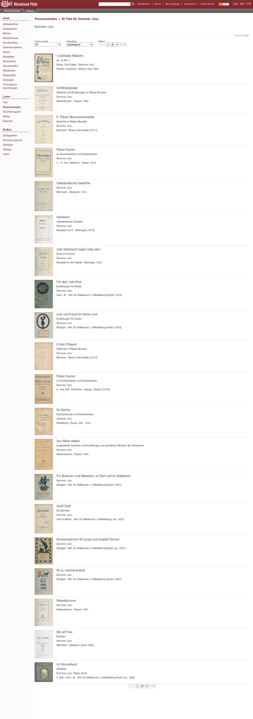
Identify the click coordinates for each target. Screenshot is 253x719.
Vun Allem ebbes (68, 441)
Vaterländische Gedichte (73, 183)
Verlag (6, 116)
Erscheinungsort (12, 111)
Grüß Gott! (63, 506)
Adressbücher (10, 24)
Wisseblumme (66, 600)
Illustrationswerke (12, 47)
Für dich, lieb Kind (68, 281)
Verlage (7, 149)
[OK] (133, 4)
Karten (6, 52)
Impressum (190, 4)
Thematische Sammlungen (10, 86)
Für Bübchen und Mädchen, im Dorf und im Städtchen (93, 476)
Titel (5, 102)
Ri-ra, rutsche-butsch (70, 570)
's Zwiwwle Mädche (69, 55)
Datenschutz (207, 4)
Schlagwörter (10, 135)
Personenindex (12, 10)
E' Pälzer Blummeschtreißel (75, 117)
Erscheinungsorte (12, 140)
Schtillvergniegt (66, 88)
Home (158, 4)
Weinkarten (9, 70)
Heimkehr (63, 217)
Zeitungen (8, 79)
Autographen (10, 28)
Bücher (7, 33)
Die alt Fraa (64, 632)
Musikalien (8, 56)
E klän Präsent (66, 344)
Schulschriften (10, 66)
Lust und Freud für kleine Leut (76, 314)
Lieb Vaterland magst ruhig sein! (78, 249)
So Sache (63, 409)
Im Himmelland (66, 664)
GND (246, 35)
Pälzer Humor (65, 149)
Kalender (8, 121)
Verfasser (8, 144)
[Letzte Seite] (125, 44)
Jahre (6, 154)
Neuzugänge (173, 4)
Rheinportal (9, 61)
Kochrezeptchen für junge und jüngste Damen (87, 539)
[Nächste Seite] (121, 44)
